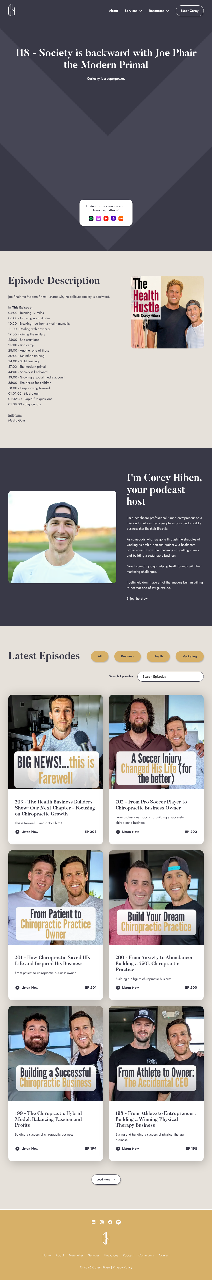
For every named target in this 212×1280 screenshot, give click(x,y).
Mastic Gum (16, 420)
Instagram (15, 415)
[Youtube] (106, 218)
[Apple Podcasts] (98, 218)
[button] (133, 11)
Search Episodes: (121, 676)
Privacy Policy (122, 1267)
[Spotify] (91, 218)
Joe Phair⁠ (14, 296)
